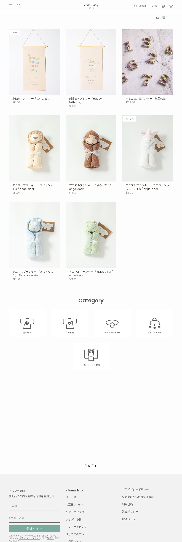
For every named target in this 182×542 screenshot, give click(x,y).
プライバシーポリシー (29, 538)
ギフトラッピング (76, 527)
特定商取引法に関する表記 (138, 497)
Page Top (91, 465)
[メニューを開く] (10, 6)
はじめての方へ (75, 534)
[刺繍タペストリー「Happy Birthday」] (91, 62)
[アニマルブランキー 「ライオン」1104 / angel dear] (34, 148)
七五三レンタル (75, 504)
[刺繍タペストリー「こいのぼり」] (34, 62)
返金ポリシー (130, 511)
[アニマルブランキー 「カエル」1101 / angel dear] (91, 235)
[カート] (171, 6)
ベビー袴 (71, 497)
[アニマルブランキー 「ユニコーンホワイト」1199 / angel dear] (147, 148)
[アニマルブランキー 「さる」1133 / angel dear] (91, 148)
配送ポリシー (130, 519)
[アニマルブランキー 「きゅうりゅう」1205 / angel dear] (34, 235)
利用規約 (50, 538)
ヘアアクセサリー (76, 512)
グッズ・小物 (74, 519)
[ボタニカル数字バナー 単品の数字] (147, 62)
